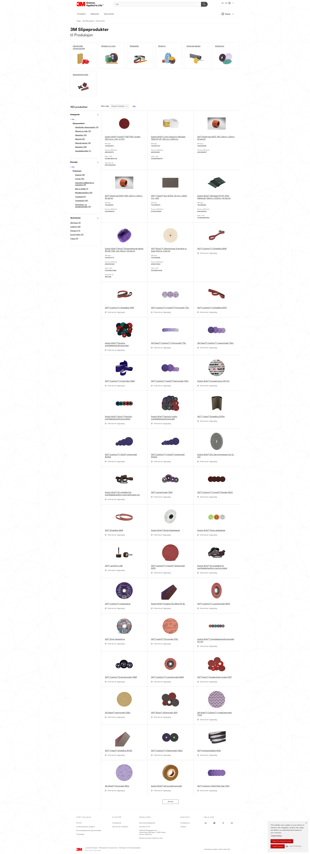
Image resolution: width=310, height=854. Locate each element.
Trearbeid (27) (80, 197)
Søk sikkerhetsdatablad (147, 823)
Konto (228, 14)
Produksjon (118, 106)
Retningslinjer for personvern (108, 848)
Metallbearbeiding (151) (83, 193)
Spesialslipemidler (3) (83, 151)
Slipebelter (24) (81, 135)
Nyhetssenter (116, 823)
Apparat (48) (80, 175)
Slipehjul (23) (80, 139)
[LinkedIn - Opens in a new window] (205, 823)
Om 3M (79, 823)
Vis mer (170, 801)
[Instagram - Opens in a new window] (232, 823)
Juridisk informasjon (91, 848)
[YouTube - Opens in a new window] (214, 823)
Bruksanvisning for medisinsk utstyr (151, 838)
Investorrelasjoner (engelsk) (85, 827)
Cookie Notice (276, 836)
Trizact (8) (74, 239)
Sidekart (183, 827)
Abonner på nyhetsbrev (120, 827)
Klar (134, 106)
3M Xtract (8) (75, 223)
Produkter (81, 14)
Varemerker (109, 14)
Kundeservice (185, 823)
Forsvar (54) (79, 179)
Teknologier (80, 834)
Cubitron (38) (75, 227)
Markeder (95, 14)
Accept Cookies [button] (278, 846)
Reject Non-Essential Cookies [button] (282, 841)
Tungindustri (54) (81, 201)
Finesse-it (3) (75, 231)
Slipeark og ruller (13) (83, 131)
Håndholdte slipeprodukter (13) (86, 127)
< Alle (72, 119)
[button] (294, 846)
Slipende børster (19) (83, 143)
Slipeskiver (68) (81, 147)
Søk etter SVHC (144, 827)
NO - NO (224, 3)
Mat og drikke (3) (81, 189)
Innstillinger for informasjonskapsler (129, 848)
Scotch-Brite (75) (76, 235)
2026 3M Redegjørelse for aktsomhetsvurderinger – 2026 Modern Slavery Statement (152, 832)
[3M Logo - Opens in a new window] (90, 4)
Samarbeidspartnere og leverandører (88, 830)
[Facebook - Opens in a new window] (223, 823)
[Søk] (204, 4)
